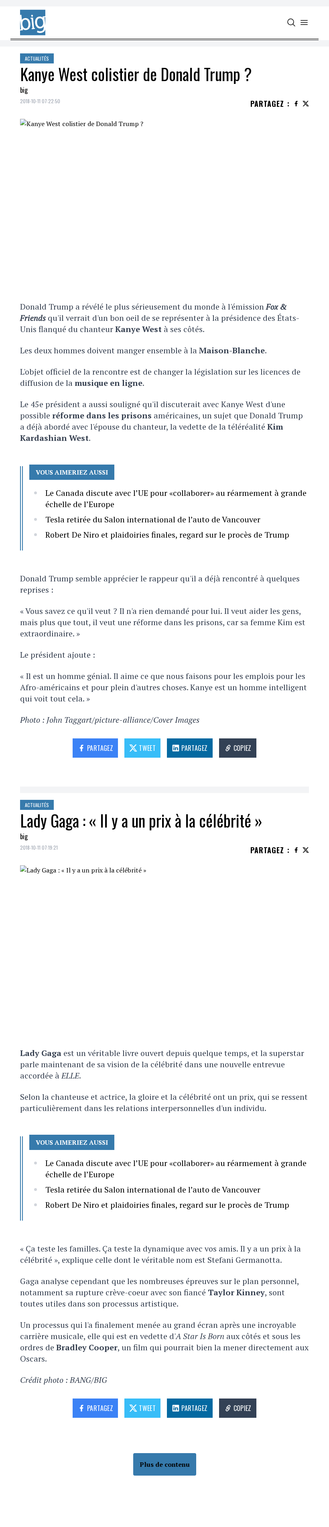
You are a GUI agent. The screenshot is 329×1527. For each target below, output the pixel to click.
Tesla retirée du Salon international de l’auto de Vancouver (152, 519)
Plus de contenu (165, 1464)
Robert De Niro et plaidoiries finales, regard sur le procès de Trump (167, 534)
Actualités (37, 58)
